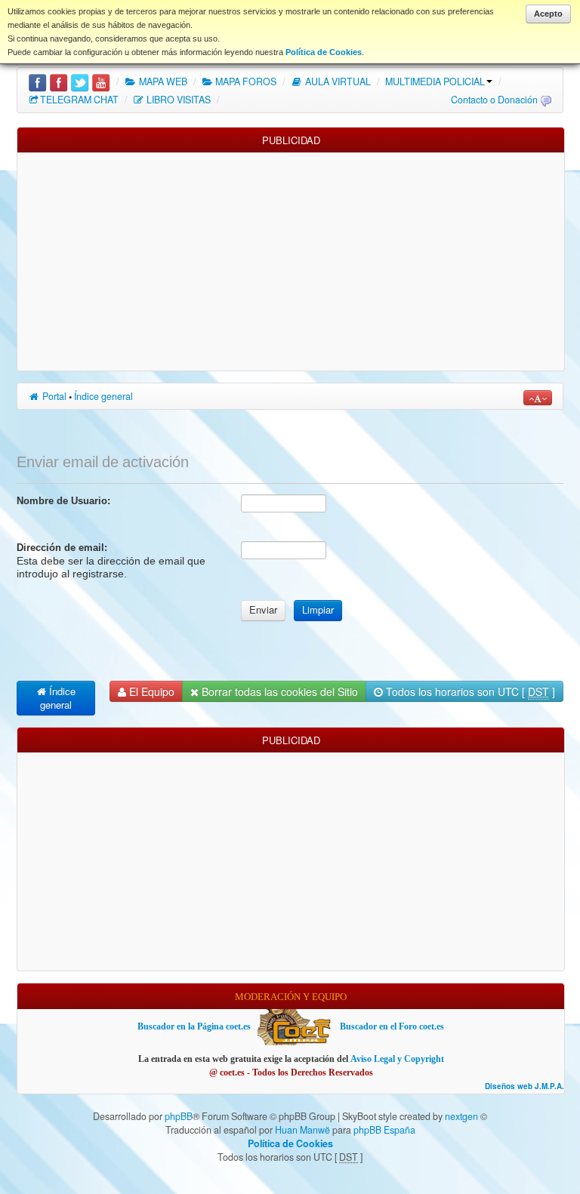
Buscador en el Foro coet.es (392, 1026)
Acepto (548, 13)
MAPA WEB (162, 81)
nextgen (461, 1116)
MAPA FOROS (244, 81)
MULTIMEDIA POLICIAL (435, 81)
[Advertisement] (290, 258)
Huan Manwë (302, 1130)
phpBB (179, 1116)
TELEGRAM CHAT (79, 99)
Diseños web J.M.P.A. (524, 1086)
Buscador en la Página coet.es (194, 1026)
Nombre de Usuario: (63, 500)
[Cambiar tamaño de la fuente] (537, 397)
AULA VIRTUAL (337, 81)
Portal (53, 396)
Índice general (103, 396)
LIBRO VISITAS (177, 99)
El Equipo (150, 691)
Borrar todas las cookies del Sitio (278, 691)
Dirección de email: (62, 547)
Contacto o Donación (494, 99)
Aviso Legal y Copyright (397, 1059)
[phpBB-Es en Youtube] (100, 81)
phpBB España (384, 1130)
